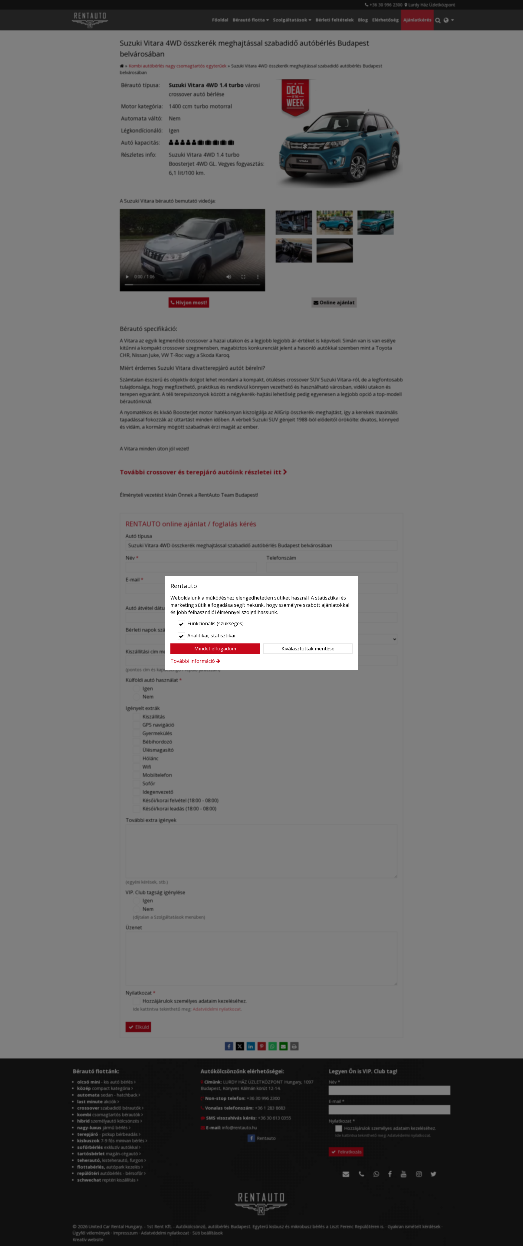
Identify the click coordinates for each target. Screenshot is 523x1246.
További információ (192, 661)
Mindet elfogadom (215, 648)
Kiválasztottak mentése (307, 648)
